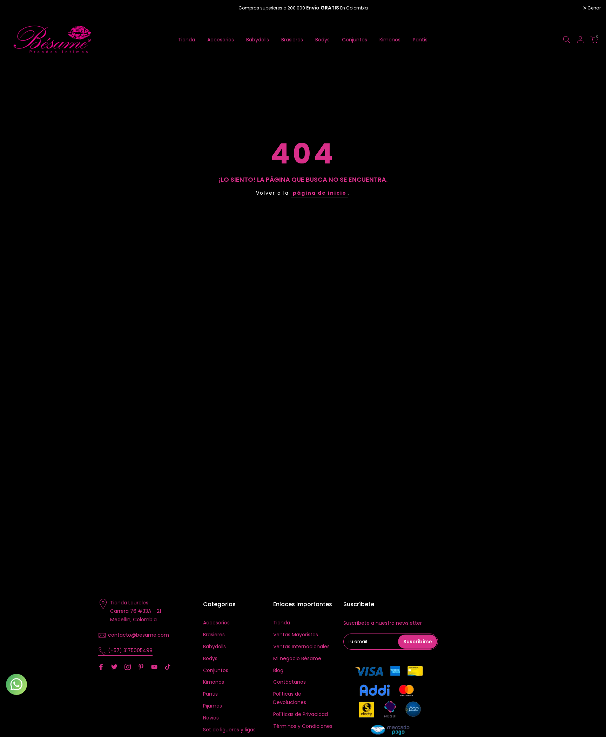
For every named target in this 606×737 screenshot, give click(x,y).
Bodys (322, 39)
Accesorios (220, 39)
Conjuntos (354, 39)
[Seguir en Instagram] (127, 667)
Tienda (186, 39)
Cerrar (15, 8)
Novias (211, 717)
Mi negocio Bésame (297, 658)
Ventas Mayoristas (295, 634)
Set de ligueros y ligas (229, 729)
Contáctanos (289, 681)
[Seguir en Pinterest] (141, 667)
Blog (278, 670)
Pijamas (212, 705)
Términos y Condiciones (302, 726)
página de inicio (319, 192)
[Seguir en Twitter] (114, 667)
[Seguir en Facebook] (101, 667)
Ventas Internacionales (301, 646)
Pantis (420, 39)
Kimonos (389, 39)
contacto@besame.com (138, 634)
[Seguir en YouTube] (154, 667)
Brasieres (292, 39)
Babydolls (257, 39)
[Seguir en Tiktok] (167, 667)
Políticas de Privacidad (300, 714)
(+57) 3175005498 (130, 650)
